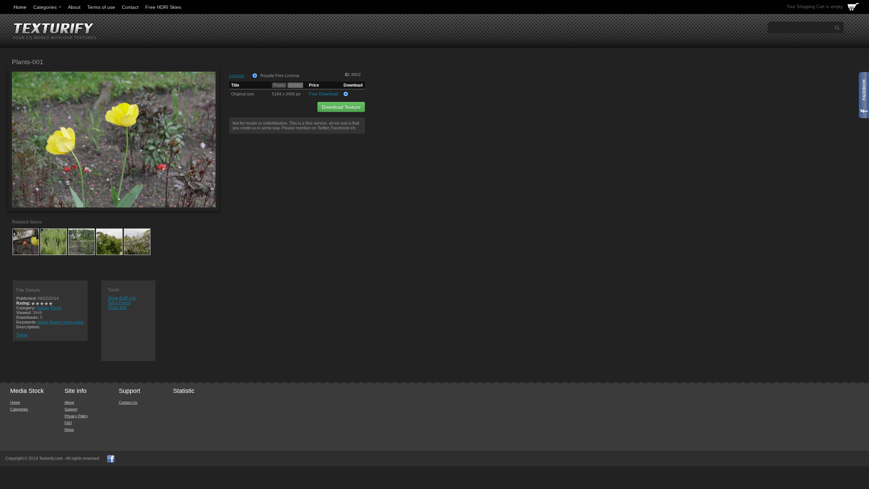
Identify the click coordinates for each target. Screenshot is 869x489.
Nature (43, 308)
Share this (117, 307)
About (74, 7)
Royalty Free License (279, 75)
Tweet (21, 335)
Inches (295, 85)
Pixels (279, 85)
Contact (130, 7)
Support (70, 409)
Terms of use (101, 7)
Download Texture (341, 107)
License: (237, 75)
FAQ (68, 423)
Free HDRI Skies (163, 7)
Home (20, 7)
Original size (242, 94)
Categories (45, 7)
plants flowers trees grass (60, 322)
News (69, 430)
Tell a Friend (119, 303)
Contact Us (128, 402)
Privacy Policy (76, 416)
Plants (56, 308)
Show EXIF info (122, 298)
